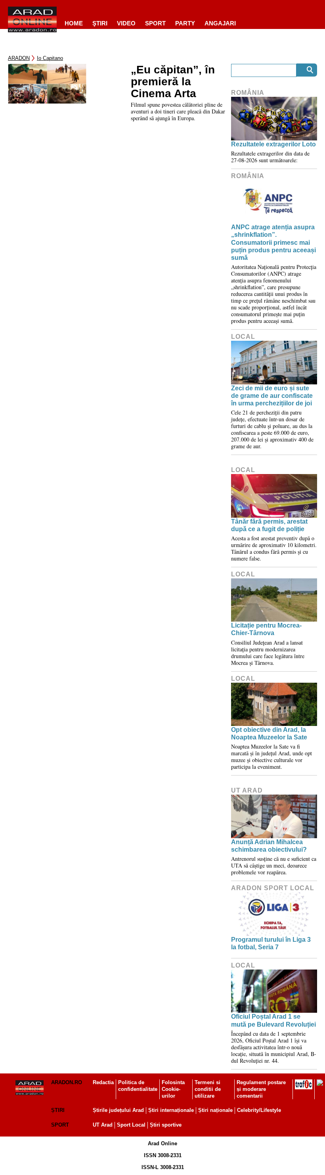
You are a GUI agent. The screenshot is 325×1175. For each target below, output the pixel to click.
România (247, 92)
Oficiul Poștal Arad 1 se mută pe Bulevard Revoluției (273, 1020)
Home (74, 23)
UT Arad (247, 790)
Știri (58, 1110)
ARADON (19, 58)
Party (185, 23)
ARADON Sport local (272, 888)
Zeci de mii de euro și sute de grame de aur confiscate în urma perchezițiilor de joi (272, 396)
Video (126, 23)
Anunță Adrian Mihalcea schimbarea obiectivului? (269, 846)
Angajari (220, 23)
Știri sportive (166, 1125)
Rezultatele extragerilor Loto (273, 144)
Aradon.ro (66, 1082)
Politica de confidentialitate (137, 1085)
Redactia (103, 1082)
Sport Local (131, 1125)
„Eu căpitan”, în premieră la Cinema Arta (173, 82)
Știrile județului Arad (118, 1110)
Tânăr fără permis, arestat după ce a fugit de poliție (269, 525)
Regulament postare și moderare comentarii (261, 1089)
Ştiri (99, 23)
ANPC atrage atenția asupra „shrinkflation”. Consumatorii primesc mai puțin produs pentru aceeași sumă (273, 242)
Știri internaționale (171, 1110)
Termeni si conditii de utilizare (208, 1089)
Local (243, 336)
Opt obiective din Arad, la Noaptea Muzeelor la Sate (269, 733)
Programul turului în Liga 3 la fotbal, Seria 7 (271, 943)
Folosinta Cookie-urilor (173, 1089)
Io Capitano (50, 58)
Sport (155, 23)
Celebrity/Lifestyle (259, 1110)
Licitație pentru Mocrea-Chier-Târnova (266, 629)
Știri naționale (215, 1110)
